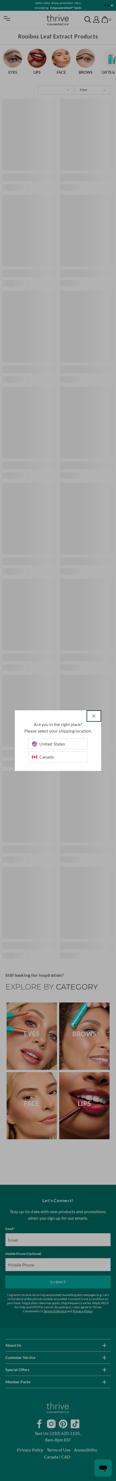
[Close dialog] (94, 716)
